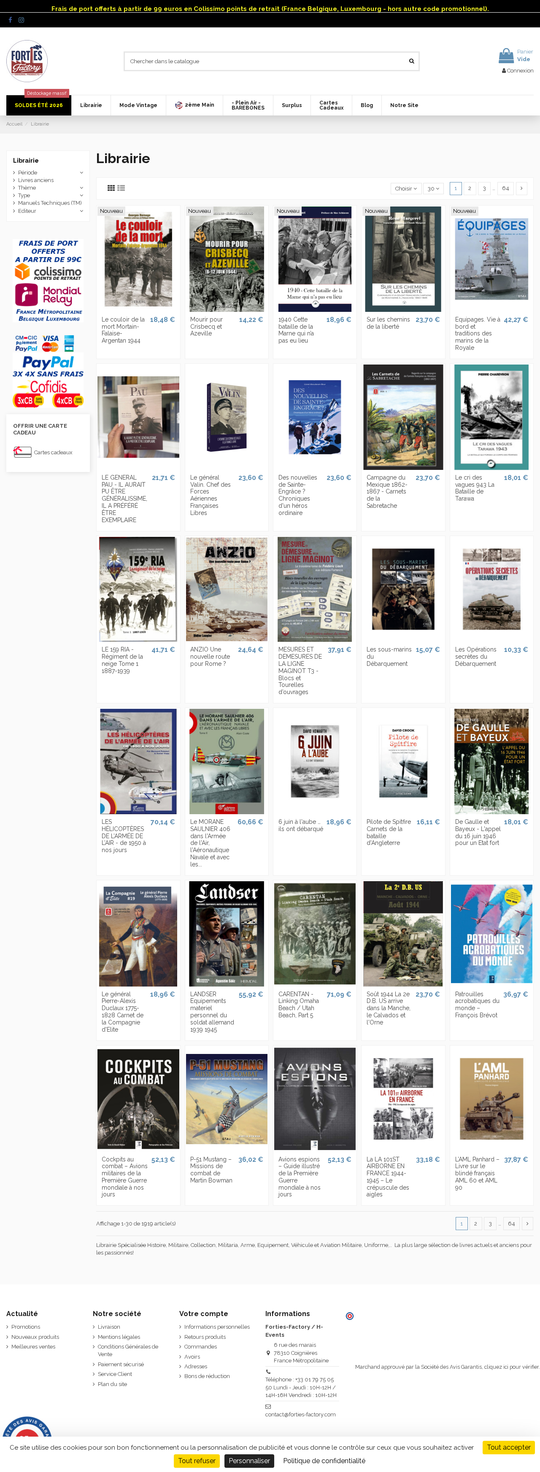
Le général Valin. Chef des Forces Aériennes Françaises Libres (210, 495)
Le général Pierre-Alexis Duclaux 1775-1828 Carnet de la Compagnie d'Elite (122, 1012)
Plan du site (112, 1384)
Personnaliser (249, 1461)
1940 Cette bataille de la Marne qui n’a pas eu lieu (296, 330)
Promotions (25, 1327)
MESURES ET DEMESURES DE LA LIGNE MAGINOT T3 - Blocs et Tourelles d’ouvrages (300, 670)
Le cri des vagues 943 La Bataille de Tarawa (474, 488)
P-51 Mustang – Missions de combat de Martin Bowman (211, 1170)
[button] (194, 105)
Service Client (115, 1374)
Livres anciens (36, 180)
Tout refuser (197, 1461)
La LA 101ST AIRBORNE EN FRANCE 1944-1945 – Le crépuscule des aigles (388, 1177)
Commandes (200, 1346)
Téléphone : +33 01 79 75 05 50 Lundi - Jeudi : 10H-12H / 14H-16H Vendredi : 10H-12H (301, 1387)
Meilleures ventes (33, 1346)
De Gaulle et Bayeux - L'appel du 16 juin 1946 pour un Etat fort (478, 832)
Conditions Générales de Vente (128, 1350)
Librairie (26, 160)
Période (27, 172)
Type (24, 195)
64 (505, 188)
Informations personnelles (217, 1327)
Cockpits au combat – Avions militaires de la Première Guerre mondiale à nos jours (125, 1177)
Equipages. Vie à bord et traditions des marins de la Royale (477, 333)
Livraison (109, 1327)
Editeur (27, 211)
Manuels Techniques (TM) (50, 203)
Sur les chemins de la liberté (388, 323)
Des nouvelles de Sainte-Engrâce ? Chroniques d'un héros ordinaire (297, 495)
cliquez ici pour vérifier (511, 1367)
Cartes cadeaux (53, 452)
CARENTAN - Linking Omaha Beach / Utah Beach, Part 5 (298, 1005)
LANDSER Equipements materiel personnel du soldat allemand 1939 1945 (212, 1012)
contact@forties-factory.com (300, 1414)
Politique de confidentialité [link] (324, 1461)
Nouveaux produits (35, 1337)
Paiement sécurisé (121, 1364)
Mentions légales (119, 1337)
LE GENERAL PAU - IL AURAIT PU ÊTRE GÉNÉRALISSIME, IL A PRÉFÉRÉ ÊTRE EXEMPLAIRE (124, 498)
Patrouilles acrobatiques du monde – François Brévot (477, 1005)
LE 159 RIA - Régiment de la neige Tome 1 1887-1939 (122, 660)
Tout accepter (509, 1447)
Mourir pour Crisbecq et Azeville (206, 326)
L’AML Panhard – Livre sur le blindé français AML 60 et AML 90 (477, 1173)
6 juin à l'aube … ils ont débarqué (300, 825)
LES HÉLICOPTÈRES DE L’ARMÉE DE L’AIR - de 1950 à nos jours (124, 835)
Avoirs (192, 1357)
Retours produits (205, 1337)
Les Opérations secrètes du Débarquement (476, 656)
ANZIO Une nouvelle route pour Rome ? (210, 656)
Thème (27, 188)
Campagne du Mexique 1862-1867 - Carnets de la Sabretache (387, 491)
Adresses (195, 1366)
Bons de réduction (207, 1376)
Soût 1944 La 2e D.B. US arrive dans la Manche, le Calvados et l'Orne (388, 1008)
